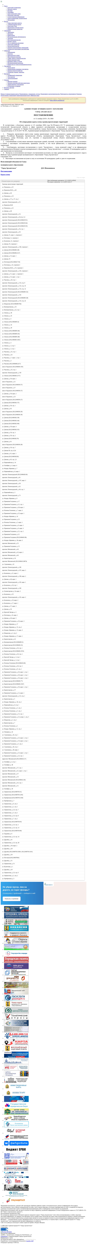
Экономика (7, 30)
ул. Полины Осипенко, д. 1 (10, 726)
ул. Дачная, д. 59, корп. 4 (9, 426)
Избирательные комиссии (14, 29)
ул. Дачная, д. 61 (7, 441)
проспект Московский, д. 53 (10, 543)
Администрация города (14, 24)
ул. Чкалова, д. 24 (7, 354)
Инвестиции (11, 35)
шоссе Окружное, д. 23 (9, 396)
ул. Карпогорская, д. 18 (9, 558)
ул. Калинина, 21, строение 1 (10, 241)
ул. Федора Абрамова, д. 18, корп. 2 (12, 540)
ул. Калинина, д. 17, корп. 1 (10, 603)
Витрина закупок (9, 87)
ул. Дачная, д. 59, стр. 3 (9, 432)
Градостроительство (13, 46)
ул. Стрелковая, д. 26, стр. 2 (10, 747)
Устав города (11, 67)
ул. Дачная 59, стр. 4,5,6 (9, 450)
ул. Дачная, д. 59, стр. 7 (9, 447)
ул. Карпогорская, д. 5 (8, 699)
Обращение (4, 1236)
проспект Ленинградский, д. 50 (11, 232)
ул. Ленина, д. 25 (7, 316)
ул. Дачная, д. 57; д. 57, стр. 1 (10, 199)
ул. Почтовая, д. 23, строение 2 (11, 265)
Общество (7, 50)
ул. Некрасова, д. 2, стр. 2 (9, 633)
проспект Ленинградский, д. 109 (11, 567)
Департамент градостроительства (50, 94)
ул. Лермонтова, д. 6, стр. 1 (10, 803)
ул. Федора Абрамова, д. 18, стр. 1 (12, 702)
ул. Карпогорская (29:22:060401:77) (12, 681)
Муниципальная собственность (16, 37)
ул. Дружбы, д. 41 (7, 839)
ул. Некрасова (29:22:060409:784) (11, 304)
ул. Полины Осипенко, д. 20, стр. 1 (12, 648)
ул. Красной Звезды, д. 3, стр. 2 (11, 657)
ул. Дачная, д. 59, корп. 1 (9, 378)
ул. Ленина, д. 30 (7, 313)
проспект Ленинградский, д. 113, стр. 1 (13, 696)
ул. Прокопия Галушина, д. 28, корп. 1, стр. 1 (15, 675)
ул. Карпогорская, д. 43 (9, 639)
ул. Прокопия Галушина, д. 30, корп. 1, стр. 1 (15, 687)
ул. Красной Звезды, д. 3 (9, 612)
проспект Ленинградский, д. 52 (11, 202)
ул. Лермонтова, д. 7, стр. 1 (10, 818)
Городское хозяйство (13, 44)
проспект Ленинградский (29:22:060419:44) (15, 223)
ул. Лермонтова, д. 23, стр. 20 (10, 842)
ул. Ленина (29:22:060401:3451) (11, 339)
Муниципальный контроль (15, 63)
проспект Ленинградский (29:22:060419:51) (15, 220)
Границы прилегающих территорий (17, 47)
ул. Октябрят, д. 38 (7, 765)
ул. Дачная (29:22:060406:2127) (11, 253)
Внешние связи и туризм (14, 61)
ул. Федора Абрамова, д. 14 (10, 516)
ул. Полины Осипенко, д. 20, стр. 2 (12, 654)
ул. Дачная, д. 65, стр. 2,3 (9, 459)
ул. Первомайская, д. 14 (9, 462)
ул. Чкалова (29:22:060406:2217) (11, 363)
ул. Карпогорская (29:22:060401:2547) (13, 684)
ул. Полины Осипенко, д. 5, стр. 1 (12, 711)
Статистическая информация (15, 17)
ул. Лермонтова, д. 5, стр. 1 (10, 812)
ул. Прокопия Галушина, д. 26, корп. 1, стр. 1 (15, 672)
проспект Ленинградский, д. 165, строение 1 (15, 271)
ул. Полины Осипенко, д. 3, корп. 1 (12, 522)
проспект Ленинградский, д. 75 (11, 495)
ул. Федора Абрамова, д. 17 (10, 624)
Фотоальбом (11, 20)
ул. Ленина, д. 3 (6, 342)
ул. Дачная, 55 (6, 259)
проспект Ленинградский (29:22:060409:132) (15, 292)
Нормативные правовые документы (17, 69)
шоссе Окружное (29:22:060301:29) (12, 411)
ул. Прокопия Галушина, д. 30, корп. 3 (13, 621)
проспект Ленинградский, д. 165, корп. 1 (14, 582)
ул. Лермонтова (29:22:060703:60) (12, 830)
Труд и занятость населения (15, 43)
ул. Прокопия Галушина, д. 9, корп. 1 (13, 525)
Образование (11, 52)
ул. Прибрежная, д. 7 (8, 800)
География (10, 12)
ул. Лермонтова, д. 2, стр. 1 (10, 806)
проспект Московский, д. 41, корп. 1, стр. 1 (14, 771)
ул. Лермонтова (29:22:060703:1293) (12, 794)
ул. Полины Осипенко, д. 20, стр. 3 (12, 666)
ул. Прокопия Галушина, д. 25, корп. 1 (13, 513)
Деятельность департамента (68, 94)
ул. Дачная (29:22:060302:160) (10, 423)
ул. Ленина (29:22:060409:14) (10, 322)
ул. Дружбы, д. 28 (7, 848)
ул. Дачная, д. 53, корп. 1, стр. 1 (11, 277)
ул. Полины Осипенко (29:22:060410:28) (14, 663)
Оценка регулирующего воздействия (18, 49)
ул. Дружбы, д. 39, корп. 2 (9, 845)
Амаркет (6, 89)
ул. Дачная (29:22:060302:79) (10, 438)
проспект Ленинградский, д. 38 (11, 483)
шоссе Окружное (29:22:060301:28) (12, 444)
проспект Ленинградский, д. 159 (11, 372)
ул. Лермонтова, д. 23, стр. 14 (10, 836)
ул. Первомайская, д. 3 (8, 492)
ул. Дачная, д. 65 (7, 408)
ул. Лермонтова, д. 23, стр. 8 (10, 815)
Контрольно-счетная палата (15, 27)
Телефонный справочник (14, 75)
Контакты (7, 73)
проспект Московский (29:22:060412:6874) (14, 561)
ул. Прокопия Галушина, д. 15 (11, 546)
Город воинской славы (14, 13)
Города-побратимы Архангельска (17, 18)
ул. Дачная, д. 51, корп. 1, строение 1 (12, 274)
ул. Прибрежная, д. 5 (8, 878)
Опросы (6, 80)
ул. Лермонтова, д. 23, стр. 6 (10, 872)
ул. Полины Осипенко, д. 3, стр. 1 (12, 708)
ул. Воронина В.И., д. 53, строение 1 (12, 268)
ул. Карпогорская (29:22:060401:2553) (13, 651)
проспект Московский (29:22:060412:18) (14, 780)
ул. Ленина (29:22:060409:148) (11, 336)
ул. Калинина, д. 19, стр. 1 (9, 585)
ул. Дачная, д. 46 (7, 193)
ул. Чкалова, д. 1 (7, 360)
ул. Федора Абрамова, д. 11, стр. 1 (12, 729)
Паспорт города (12, 9)
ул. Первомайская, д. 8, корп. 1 (11, 471)
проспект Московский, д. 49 (10, 549)
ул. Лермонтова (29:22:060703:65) (12, 821)
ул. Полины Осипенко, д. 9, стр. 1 (12, 669)
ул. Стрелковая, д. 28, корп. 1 (10, 750)
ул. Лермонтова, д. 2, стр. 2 (10, 875)
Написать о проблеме (11, 898)
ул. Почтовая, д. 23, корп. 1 (10, 615)
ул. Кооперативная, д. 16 (9, 307)
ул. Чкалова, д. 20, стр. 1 (9, 280)
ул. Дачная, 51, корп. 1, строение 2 (12, 235)
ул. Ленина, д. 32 (7, 325)
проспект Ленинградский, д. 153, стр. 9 (13, 283)
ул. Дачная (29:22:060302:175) (10, 402)
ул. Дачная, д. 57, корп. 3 (9, 606)
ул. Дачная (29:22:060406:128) (10, 250)
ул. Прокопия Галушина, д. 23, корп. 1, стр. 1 (15, 753)
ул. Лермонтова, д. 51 (8, 863)
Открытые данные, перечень (15, 72)
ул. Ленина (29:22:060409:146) (11, 331)
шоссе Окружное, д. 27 (9, 387)
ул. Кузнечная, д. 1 (7, 866)
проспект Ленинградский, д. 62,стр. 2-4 (13, 217)
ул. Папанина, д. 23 (8, 208)
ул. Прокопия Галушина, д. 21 (11, 534)
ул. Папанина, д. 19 (8, 196)
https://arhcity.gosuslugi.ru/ (57, 100)
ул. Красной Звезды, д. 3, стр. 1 (11, 660)
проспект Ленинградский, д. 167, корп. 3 (14, 570)
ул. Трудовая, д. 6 (7, 833)
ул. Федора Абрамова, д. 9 (9, 498)
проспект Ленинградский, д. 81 (11, 477)
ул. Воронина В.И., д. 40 (9, 190)
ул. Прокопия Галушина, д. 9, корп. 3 (13, 528)
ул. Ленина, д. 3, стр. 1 (8, 348)
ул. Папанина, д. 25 (8, 187)
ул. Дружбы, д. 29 (7, 869)
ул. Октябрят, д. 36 (7, 789)
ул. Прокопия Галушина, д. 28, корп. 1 (13, 507)
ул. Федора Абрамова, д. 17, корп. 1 (12, 636)
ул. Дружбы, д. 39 (7, 854)
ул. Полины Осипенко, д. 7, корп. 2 (12, 510)
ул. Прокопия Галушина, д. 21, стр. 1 (13, 504)
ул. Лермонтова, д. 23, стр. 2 (10, 824)
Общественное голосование (15, 84)
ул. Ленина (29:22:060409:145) (11, 333)
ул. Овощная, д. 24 (7, 732)
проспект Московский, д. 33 (10, 777)
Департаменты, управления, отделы (29, 94)
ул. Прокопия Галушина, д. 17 (11, 501)
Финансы (10, 33)
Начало (3, 94)
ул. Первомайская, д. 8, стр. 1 (10, 705)
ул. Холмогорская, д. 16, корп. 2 (11, 591)
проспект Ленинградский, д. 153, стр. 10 (14, 286)
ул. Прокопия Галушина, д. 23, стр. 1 (13, 756)
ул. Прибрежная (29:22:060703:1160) (12, 797)
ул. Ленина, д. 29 (7, 328)
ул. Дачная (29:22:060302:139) (10, 417)
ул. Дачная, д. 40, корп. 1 (9, 579)
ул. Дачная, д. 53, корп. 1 (9, 256)
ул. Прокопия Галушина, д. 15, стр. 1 (13, 714)
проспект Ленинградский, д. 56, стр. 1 (13, 229)
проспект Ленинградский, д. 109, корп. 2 (14, 576)
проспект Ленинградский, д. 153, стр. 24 (14, 301)
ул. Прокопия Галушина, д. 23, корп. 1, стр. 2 (15, 738)
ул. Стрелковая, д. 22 (8, 564)
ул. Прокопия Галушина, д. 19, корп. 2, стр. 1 (15, 741)
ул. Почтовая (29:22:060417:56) (11, 262)
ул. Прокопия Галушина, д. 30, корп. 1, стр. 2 (15, 678)
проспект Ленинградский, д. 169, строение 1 (15, 247)
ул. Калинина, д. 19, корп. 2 (10, 600)
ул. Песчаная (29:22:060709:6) (10, 857)
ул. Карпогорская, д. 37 (9, 690)
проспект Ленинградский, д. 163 (11, 295)
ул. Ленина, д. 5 (6, 319)
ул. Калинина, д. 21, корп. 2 (10, 573)
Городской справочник (14, 7)
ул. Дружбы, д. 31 (7, 860)
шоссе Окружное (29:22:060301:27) (12, 399)
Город (5, 6)
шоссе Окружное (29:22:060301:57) (12, 384)
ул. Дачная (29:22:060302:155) (10, 429)
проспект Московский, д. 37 (10, 774)
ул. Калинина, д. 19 (8, 594)
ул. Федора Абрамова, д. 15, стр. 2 (12, 627)
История (9, 10)
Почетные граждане (13, 15)
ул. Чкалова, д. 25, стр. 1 (9, 351)
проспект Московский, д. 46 (10, 555)
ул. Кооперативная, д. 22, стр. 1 (11, 310)
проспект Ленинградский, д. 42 (11, 486)
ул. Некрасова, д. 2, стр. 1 (9, 720)
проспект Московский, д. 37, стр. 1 (12, 768)
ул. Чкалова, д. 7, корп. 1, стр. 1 (11, 357)
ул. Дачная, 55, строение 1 (9, 244)
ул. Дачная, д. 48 (7, 211)
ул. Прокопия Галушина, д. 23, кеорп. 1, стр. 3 (15, 717)
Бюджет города (11, 41)
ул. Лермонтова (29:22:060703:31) (12, 791)
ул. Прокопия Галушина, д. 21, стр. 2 (13, 531)
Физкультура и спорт (13, 55)
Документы (7, 66)
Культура (10, 53)
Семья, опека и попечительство (16, 58)
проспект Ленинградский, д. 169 (11, 588)
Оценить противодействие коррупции (18, 83)
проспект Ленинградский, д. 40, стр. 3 (13, 489)
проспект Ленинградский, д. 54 (11, 214)
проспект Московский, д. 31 (10, 786)
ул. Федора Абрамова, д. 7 (9, 468)
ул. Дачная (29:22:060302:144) (10, 420)
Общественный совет (13, 60)
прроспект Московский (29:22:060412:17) (14, 759)
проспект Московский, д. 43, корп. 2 (12, 552)
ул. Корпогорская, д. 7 (8, 723)
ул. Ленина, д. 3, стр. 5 (8, 345)
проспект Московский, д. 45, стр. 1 (12, 783)
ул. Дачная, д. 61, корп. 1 (9, 453)
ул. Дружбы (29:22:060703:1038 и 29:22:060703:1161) (17, 851)
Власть (6, 21)
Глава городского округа (14, 23)
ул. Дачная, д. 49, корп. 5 (9, 618)
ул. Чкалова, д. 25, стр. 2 (9, 369)
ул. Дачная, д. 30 (7, 609)
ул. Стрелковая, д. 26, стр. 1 (10, 735)
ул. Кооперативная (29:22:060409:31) (12, 642)
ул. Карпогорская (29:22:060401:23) (12, 645)
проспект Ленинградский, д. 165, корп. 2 (14, 597)
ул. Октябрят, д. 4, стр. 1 (9, 762)
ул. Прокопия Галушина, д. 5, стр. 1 (12, 744)
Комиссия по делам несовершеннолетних (19, 64)
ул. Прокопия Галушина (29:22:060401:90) (14, 537)
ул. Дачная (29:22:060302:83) (10, 456)
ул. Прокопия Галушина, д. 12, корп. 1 (13, 693)
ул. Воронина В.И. (7, 205)
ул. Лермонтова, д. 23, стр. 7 (10, 809)
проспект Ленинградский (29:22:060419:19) (15, 226)
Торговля (10, 38)
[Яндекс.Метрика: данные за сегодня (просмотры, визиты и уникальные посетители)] (6, 1232)
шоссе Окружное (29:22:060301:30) (12, 414)
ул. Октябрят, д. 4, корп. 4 (9, 465)
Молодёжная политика (14, 57)
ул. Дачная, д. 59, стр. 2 (9, 435)
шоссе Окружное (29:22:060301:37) (12, 390)
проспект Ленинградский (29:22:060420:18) (15, 474)
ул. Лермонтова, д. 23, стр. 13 (10, 827)
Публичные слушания (13, 86)
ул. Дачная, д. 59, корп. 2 (9, 393)
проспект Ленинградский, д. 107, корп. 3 (14, 480)
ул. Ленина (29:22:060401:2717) (11, 375)
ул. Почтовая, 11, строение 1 (10, 238)
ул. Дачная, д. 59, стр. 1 (9, 405)
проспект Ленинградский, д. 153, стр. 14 (14, 289)
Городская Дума (12, 26)
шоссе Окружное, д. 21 (9, 381)
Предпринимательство (14, 40)
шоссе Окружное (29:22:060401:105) (12, 366)
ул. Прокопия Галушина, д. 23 (11, 519)
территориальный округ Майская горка (27, 95)
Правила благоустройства (14, 70)
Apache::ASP (29, 1241)
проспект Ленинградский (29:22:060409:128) (15, 298)
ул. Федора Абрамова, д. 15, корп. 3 (12, 630)
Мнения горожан (12, 81)
